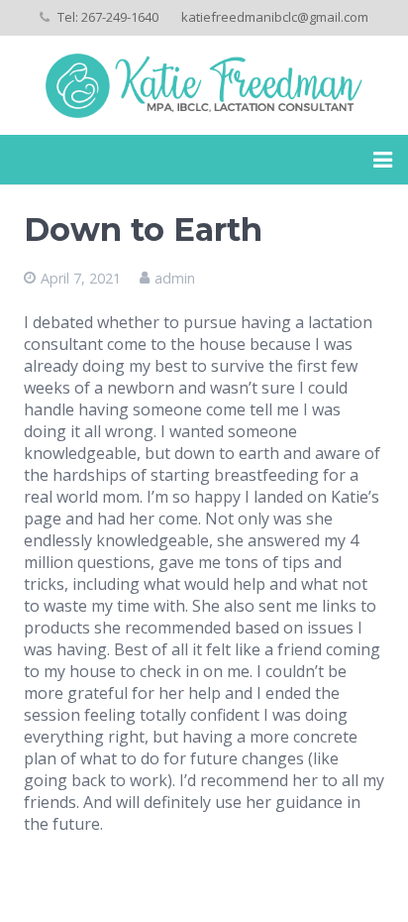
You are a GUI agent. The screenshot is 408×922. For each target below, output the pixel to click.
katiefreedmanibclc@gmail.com (274, 17)
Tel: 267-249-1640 (107, 17)
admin (174, 278)
